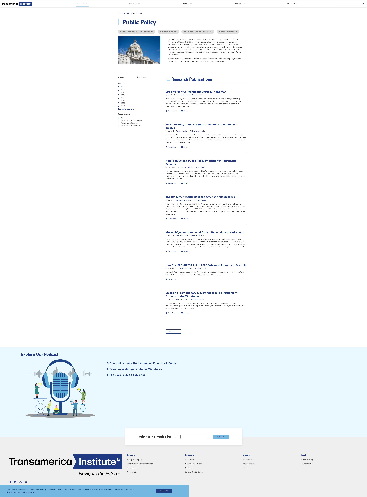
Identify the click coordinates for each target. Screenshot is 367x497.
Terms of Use (307, 464)
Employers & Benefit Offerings (140, 464)
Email (177, 437)
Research (81, 4)
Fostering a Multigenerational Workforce (135, 369)
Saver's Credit (168, 31)
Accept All (164, 491)
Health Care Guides (193, 464)
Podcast (188, 468)
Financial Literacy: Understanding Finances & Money (143, 363)
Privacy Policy (307, 460)
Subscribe (221, 437)
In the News (238, 4)
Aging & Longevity (135, 460)
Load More (173, 331)
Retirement (132, 472)
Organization (249, 464)
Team (245, 468)
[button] (206, 101)
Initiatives (185, 4)
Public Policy (132, 468)
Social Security (228, 31)
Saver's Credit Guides (194, 472)
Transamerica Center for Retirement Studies (131, 122)
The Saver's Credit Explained (127, 374)
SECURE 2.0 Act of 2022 (198, 31)
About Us (291, 4)
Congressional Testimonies (136, 31)
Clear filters (141, 77)
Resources (132, 4)
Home (120, 13)
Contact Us (248, 460)
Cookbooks (190, 460)
